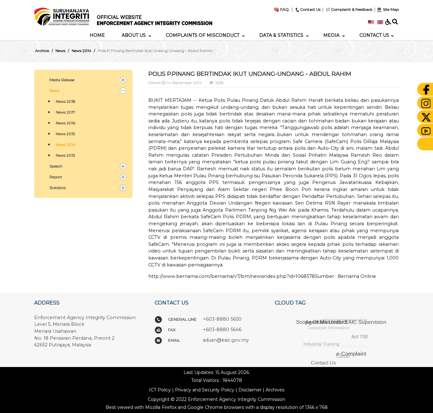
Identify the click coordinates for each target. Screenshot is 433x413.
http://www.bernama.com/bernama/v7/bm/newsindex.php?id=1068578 (231, 276)
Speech (55, 166)
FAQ (284, 9)
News (54, 90)
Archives (275, 390)
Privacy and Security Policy (204, 390)
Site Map (390, 9)
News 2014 (65, 144)
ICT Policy (160, 390)
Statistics (57, 187)
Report (55, 176)
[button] (123, 80)
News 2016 (65, 123)
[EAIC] (127, 14)
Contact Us (310, 9)
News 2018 (65, 101)
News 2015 (65, 133)
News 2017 (65, 112)
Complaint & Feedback (351, 9)
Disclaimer (250, 390)
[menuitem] (97, 35)
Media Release (61, 79)
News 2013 (65, 155)
